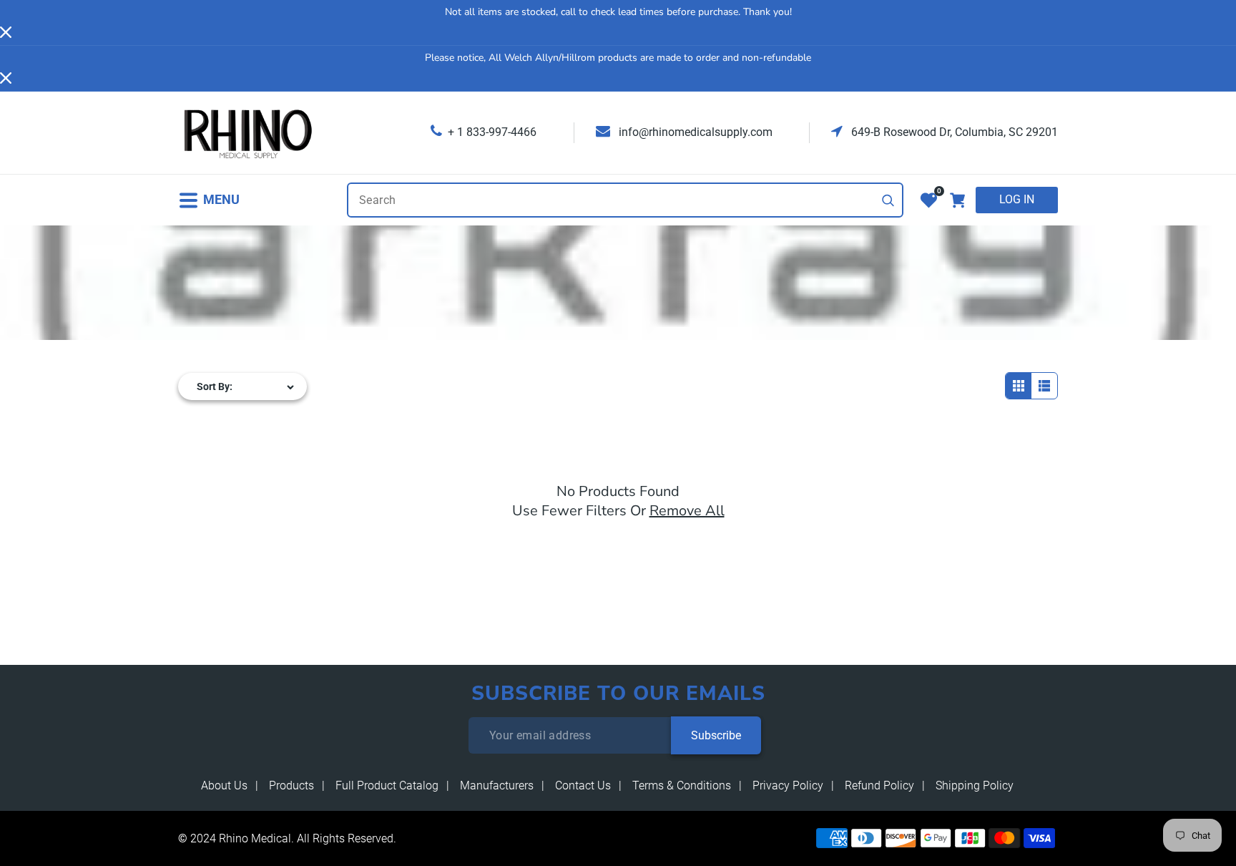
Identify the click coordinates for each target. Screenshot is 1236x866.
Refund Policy (879, 785)
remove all (687, 510)
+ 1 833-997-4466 (492, 132)
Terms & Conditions (681, 785)
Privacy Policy (787, 785)
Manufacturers (497, 785)
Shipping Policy (975, 785)
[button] (209, 200)
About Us (224, 785)
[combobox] (625, 200)
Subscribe (716, 735)
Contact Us (583, 785)
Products (291, 785)
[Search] (888, 200)
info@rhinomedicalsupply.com (694, 132)
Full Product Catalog (386, 785)
